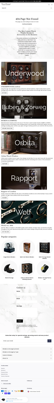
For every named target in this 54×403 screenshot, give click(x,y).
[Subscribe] (49, 340)
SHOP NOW (4, 163)
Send (19, 321)
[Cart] (48, 4)
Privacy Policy (25, 326)
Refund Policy (4, 374)
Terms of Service (33, 326)
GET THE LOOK (5, 231)
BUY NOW (4, 93)
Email (18, 298)
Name (18, 291)
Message (19, 306)
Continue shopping (27, 24)
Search (3, 368)
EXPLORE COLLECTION (7, 128)
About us (3, 370)
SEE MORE (4, 197)
